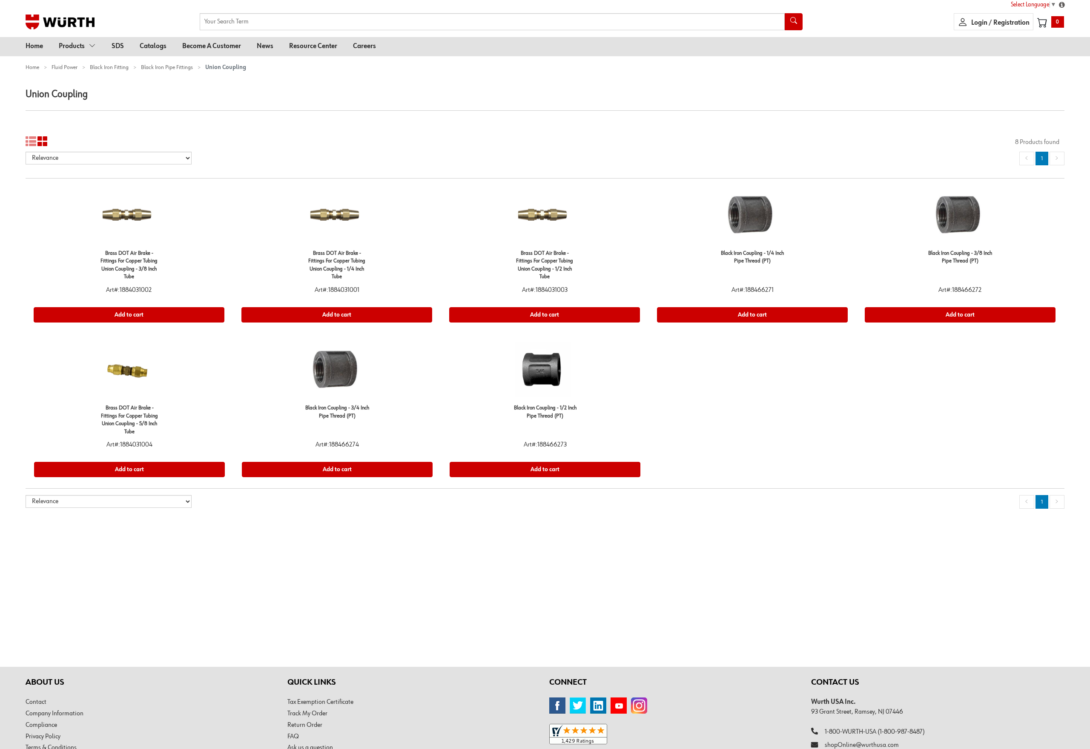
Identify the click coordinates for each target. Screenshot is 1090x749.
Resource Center (313, 46)
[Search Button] (794, 21)
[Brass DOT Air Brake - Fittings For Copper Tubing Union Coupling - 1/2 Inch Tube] (544, 218)
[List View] (31, 142)
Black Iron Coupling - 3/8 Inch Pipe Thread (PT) (960, 257)
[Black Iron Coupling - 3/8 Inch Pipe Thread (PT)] (960, 218)
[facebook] (557, 705)
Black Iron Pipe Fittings (167, 67)
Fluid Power (64, 67)
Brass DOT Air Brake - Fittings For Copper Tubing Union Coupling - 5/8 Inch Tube (129, 420)
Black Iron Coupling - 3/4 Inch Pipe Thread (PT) (337, 412)
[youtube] (619, 705)
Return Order (304, 725)
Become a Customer (211, 46)
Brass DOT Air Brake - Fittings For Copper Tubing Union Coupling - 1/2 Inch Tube (544, 265)
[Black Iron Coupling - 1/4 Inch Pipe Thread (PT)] (752, 218)
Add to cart (129, 315)
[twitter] (578, 705)
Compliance (41, 725)
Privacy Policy (43, 736)
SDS (118, 46)
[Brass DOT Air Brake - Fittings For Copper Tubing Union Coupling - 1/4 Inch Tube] (336, 218)
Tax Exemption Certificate (320, 702)
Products (72, 46)
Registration (1011, 23)
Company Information (54, 713)
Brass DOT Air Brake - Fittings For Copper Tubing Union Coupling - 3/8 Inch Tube (129, 265)
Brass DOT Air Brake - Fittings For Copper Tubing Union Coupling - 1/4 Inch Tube (336, 265)
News (265, 46)
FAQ (293, 736)
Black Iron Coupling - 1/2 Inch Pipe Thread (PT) (545, 412)
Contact (36, 702)
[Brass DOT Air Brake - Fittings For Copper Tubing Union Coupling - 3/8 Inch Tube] (129, 218)
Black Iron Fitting (109, 67)
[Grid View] (42, 142)
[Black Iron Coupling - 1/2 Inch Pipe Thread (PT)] (545, 372)
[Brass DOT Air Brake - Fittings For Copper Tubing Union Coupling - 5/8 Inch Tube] (129, 372)
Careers (364, 46)
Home (34, 46)
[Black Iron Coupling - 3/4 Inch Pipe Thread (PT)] (337, 372)
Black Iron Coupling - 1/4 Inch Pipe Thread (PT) (752, 257)
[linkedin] (598, 705)
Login (980, 23)
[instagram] (639, 705)
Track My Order (307, 713)
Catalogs (153, 46)
